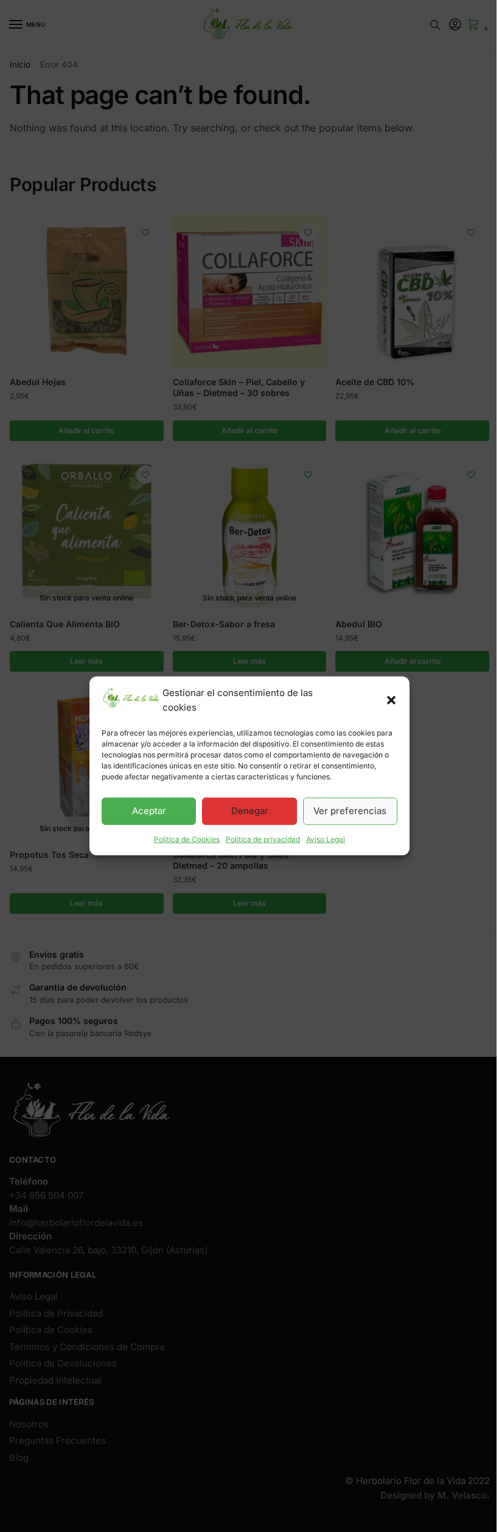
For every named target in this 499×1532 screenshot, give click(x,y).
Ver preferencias (349, 810)
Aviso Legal (325, 838)
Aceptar (149, 810)
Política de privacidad (263, 838)
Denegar (249, 810)
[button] (391, 700)
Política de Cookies (187, 838)
